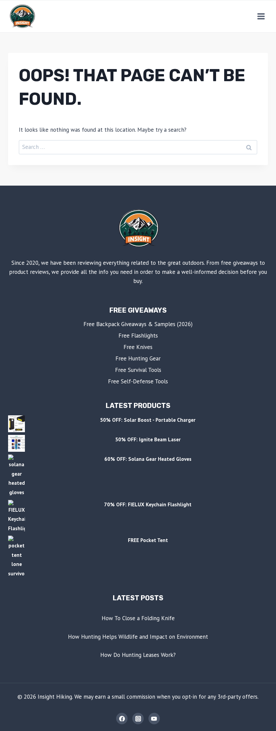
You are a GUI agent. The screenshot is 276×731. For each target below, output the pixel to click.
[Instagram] (138, 718)
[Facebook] (122, 718)
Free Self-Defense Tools (138, 381)
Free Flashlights (138, 335)
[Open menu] (261, 16)
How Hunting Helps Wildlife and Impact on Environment (138, 636)
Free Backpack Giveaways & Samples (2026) (138, 324)
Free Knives (138, 347)
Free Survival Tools (138, 370)
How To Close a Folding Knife (138, 618)
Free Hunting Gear (138, 358)
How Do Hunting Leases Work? (138, 655)
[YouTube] (154, 718)
